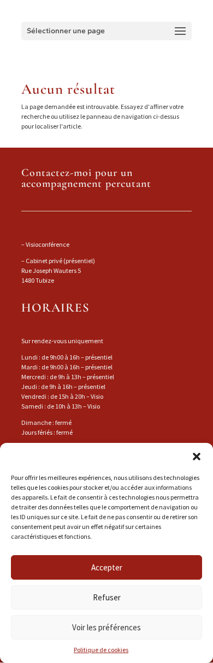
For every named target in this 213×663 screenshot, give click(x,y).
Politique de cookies (101, 650)
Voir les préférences (106, 627)
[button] (196, 456)
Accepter (106, 567)
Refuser (107, 597)
